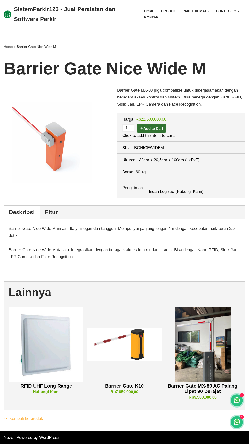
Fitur (51, 212)
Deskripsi (22, 212)
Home (149, 11)
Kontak (151, 17)
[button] (209, 11)
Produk (168, 11)
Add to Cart (153, 128)
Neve (8, 437)
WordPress (49, 437)
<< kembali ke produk (23, 418)
